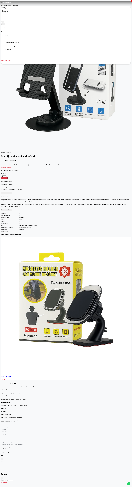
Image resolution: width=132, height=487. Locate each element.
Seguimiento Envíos (7, 2)
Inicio (4, 429)
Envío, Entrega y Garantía (6, 181)
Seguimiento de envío (8, 433)
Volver (3, 23)
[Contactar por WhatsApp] (128, 483)
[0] (2, 19)
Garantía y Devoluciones (9, 441)
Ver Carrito (4, 470)
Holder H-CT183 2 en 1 (6, 377)
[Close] (2, 22)
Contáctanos (6, 435)
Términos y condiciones (9, 442)
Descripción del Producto (6, 193)
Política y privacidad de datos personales (13, 444)
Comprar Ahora (4, 177)
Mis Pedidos (6, 428)
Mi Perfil (5, 431)
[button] (67, 49)
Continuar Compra (12, 470)
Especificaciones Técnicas (6, 209)
